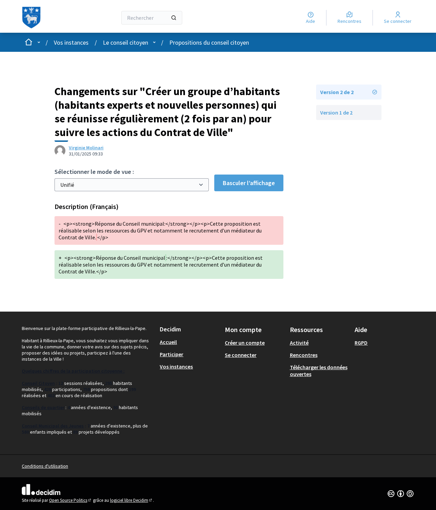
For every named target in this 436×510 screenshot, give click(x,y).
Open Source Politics (70, 500)
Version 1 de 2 (336, 112)
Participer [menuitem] (171, 354)
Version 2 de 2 (337, 92)
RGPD (361, 342)
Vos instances (71, 42)
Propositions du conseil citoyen (209, 42)
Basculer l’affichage (249, 183)
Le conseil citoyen (125, 42)
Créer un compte (245, 342)
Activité (299, 342)
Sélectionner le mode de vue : (94, 172)
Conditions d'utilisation (45, 466)
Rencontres (303, 354)
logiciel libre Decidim (131, 500)
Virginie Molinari (86, 148)
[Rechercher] (173, 17)
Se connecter (240, 354)
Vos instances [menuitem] (176, 366)
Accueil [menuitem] (168, 342)
